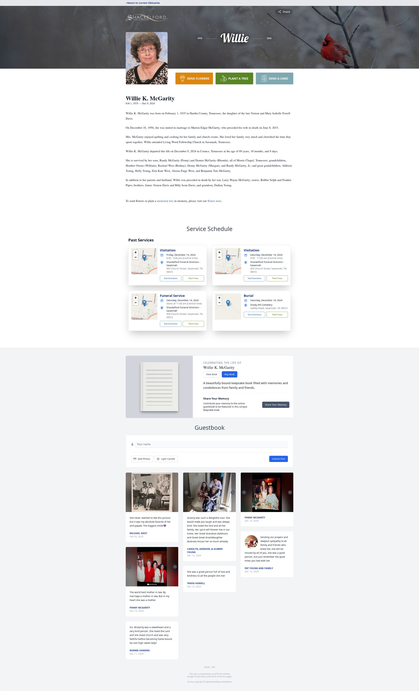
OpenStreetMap (213, 681)
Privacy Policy (200, 676)
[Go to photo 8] (270, 508)
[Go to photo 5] (156, 584)
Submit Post (278, 458)
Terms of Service (218, 676)
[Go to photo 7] (268, 508)
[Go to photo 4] (154, 584)
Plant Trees (193, 278)
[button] (144, 257)
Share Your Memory (276, 404)
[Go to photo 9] (272, 508)
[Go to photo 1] (148, 584)
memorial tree (165, 201)
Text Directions (170, 278)
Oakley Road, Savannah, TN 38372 (269, 308)
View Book (211, 374)
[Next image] (175, 567)
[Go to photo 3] (152, 584)
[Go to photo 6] (266, 508)
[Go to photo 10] (273, 508)
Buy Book (230, 374)
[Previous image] (129, 567)
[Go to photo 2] (150, 584)
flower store (214, 201)
